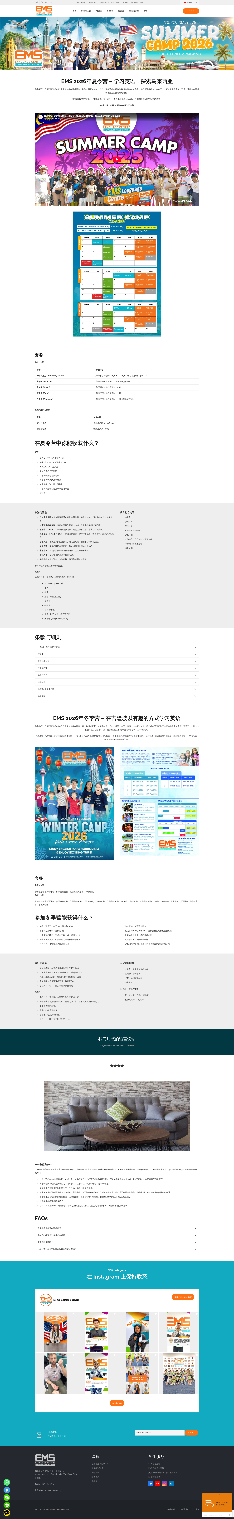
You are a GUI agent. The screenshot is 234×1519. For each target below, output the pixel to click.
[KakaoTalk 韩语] (7, 1512)
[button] (77, 11)
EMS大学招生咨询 (156, 1468)
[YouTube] (46, 2)
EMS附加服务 (154, 1477)
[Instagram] (41, 2)
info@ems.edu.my (53, 1490)
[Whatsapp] (7, 1482)
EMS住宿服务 (154, 1464)
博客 (197, 1509)
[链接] (44, 11)
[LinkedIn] (51, 2)
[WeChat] (7, 1497)
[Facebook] (37, 2)
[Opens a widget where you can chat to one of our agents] (217, 1505)
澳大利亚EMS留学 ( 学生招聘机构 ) (163, 1472)
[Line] (7, 1505)
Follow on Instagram (183, 1297)
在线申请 (171, 1509)
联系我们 (185, 1509)
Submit (191, 1433)
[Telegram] (7, 1490)
